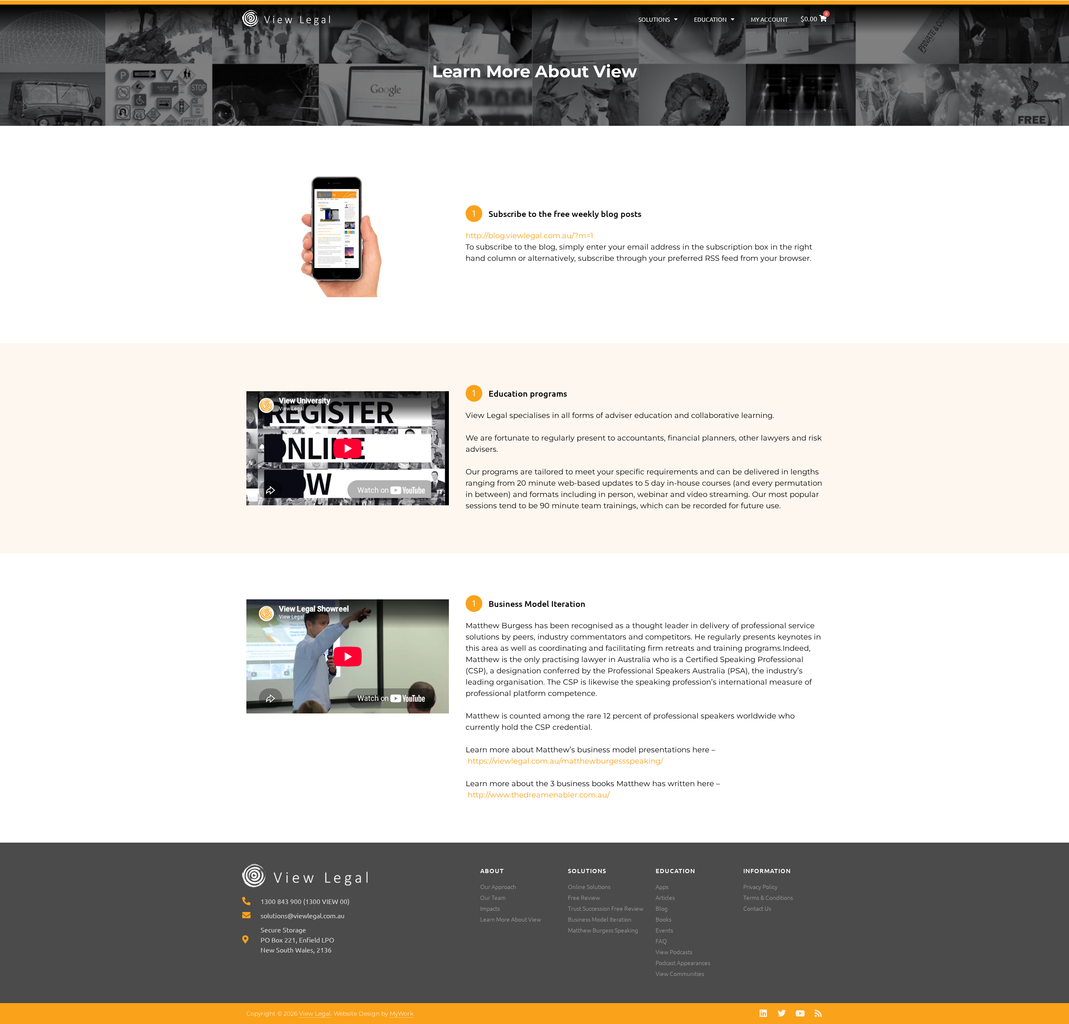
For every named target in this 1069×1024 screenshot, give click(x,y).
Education (710, 19)
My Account (769, 19)
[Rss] (818, 1013)
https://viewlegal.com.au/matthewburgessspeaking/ (565, 761)
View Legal (315, 1013)
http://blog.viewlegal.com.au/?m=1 (529, 235)
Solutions (654, 19)
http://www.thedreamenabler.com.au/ (539, 795)
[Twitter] (782, 1013)
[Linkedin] (763, 1013)
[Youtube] (800, 1013)
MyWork (401, 1013)
